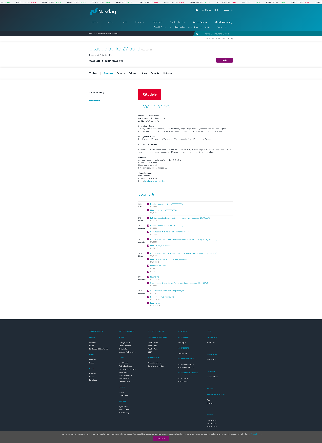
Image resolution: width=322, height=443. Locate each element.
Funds (123, 22)
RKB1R (34, 2)
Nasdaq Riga (152, 346)
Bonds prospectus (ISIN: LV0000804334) (166, 204)
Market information (177, 27)
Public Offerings (124, 413)
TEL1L (84, 2)
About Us (228, 27)
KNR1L (59, 2)
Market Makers (123, 372)
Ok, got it (161, 439)
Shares (94, 22)
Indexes (139, 22)
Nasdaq (102, 11)
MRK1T (234, 2)
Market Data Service (125, 375)
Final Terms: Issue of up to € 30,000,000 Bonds (168, 260)
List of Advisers (183, 381)
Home (91, 34)
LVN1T (283, 2)
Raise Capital (200, 22)
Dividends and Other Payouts (98, 349)
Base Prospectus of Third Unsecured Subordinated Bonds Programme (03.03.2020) (183, 253)
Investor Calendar (124, 379)
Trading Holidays (124, 382)
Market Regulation (195, 27)
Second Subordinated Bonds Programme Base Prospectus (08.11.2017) (179, 283)
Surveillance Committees (156, 366)
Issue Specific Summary (160, 266)
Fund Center (93, 380)
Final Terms (155, 303)
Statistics (157, 22)
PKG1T (130, 2)
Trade (224, 60)
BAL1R (182, 2)
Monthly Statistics (125, 346)
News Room (211, 343)
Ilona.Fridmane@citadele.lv (154, 181)
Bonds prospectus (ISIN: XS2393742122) (166, 226)
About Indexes (123, 396)
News (219, 27)
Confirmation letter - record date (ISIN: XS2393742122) (171, 232)
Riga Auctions (123, 407)
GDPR (150, 352)
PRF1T (208, 2)
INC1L (108, 2)
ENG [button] (216, 10)
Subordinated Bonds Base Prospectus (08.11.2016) (170, 291)
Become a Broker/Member (186, 364)
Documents (94, 101)
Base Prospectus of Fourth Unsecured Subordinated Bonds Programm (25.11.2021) (183, 239)
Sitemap (208, 10)
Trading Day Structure (126, 366)
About (209, 400)
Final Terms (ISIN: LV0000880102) (163, 246)
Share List (92, 343)
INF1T (307, 2)
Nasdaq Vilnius (153, 349)
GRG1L (156, 2)
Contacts (210, 403)
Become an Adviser (184, 378)
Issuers (91, 346)
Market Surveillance (154, 363)
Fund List (92, 374)
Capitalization (123, 349)
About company (96, 92)
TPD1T (258, 2)
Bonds (109, 22)
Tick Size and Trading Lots (127, 369)
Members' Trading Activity (127, 352)
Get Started (209, 27)
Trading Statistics (124, 343)
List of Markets (123, 363)
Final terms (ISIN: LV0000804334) (163, 210)
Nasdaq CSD (228, 10)
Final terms (154, 277)
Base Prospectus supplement (162, 297)
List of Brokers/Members (186, 367)
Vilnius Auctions (124, 410)
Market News (177, 22)
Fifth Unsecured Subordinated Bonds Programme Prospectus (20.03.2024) (180, 218)
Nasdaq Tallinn (153, 343)
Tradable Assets (160, 27)
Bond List (92, 360)
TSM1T (8, 2)
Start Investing (223, 22)
